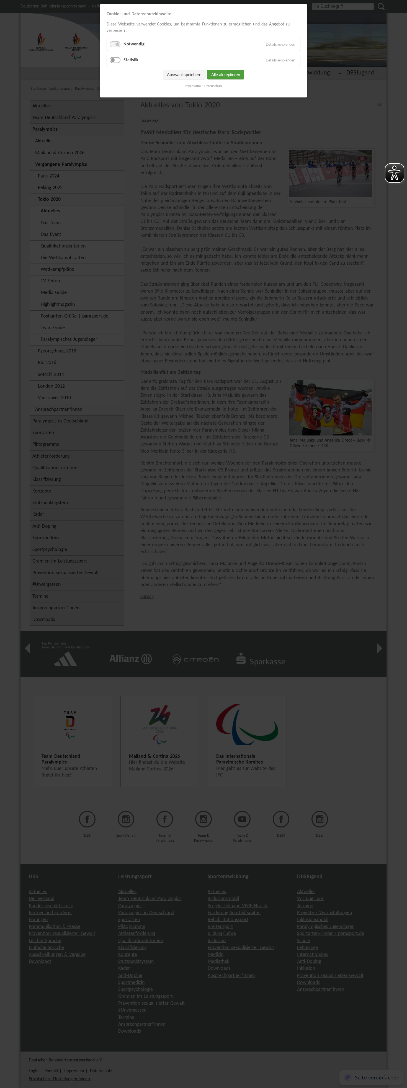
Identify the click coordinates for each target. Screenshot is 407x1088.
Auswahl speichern (184, 74)
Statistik (130, 60)
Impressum (193, 86)
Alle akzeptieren (225, 74)
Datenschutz (213, 86)
